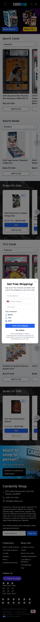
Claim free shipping (20, 326)
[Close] (35, 281)
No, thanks (20, 330)
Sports (10, 315)
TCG (9, 318)
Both (10, 321)
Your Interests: (11, 312)
